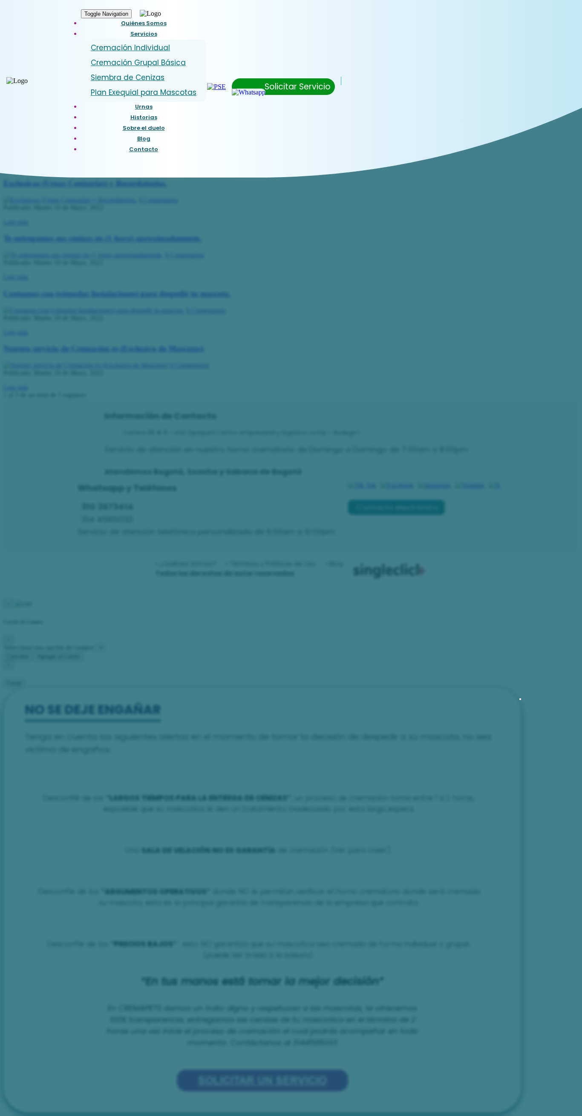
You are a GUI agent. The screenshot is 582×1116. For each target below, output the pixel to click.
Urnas (144, 107)
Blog (143, 139)
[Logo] (17, 81)
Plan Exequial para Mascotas (143, 92)
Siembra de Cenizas (127, 77)
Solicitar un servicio (262, 1080)
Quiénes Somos (144, 23)
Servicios (143, 34)
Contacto (143, 149)
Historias (143, 117)
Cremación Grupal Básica (138, 62)
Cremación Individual (130, 48)
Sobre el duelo (144, 128)
